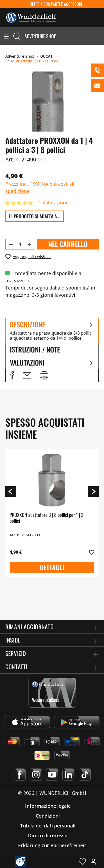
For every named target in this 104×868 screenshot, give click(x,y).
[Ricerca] (16, 36)
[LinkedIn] (68, 774)
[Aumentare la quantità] (29, 244)
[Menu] (6, 36)
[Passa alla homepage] (31, 17)
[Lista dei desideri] (82, 861)
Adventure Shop (40, 36)
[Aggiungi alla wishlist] (91, 552)
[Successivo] (93, 491)
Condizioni (48, 815)
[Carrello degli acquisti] (101, 36)
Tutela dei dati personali (47, 825)
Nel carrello (68, 244)
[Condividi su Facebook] (12, 375)
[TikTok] (85, 774)
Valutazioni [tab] (27, 362)
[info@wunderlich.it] (97, 85)
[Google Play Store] (76, 722)
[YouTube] (52, 774)
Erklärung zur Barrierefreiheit (52, 845)
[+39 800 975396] (97, 70)
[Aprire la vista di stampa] (44, 375)
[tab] (52, 330)
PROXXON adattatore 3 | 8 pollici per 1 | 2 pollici (46, 518)
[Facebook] (20, 774)
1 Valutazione (53, 202)
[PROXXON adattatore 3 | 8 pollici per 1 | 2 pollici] (52, 480)
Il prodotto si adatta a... (34, 216)
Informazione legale (48, 806)
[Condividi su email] (27, 375)
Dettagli (52, 567)
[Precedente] (10, 491)
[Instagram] (36, 774)
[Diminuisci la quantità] (11, 244)
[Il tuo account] (93, 861)
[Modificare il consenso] (21, 861)
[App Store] (27, 722)
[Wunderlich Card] (52, 693)
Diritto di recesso (47, 835)
